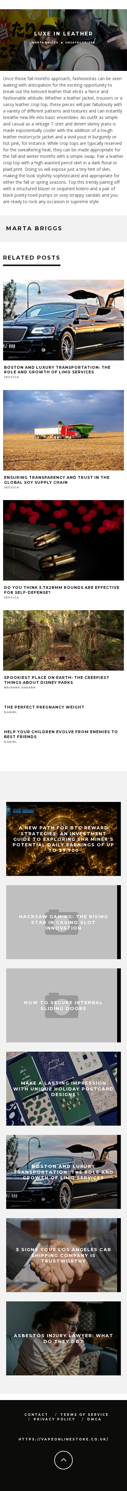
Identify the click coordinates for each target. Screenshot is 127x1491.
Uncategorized (80, 42)
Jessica (11, 377)
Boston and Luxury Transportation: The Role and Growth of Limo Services (57, 370)
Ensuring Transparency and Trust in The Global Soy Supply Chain (57, 480)
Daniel (10, 712)
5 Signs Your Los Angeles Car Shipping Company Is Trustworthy (63, 1255)
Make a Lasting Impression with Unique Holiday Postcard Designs (63, 1088)
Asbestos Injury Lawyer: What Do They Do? (63, 1338)
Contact (36, 1415)
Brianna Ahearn (20, 687)
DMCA (94, 1419)
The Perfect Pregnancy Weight (44, 707)
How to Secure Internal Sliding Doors (63, 1005)
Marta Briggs (45, 42)
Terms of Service (84, 1415)
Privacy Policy (54, 1419)
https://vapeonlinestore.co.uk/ (63, 1439)
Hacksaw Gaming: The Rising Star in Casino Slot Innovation (63, 922)
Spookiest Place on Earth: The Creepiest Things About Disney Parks (56, 680)
